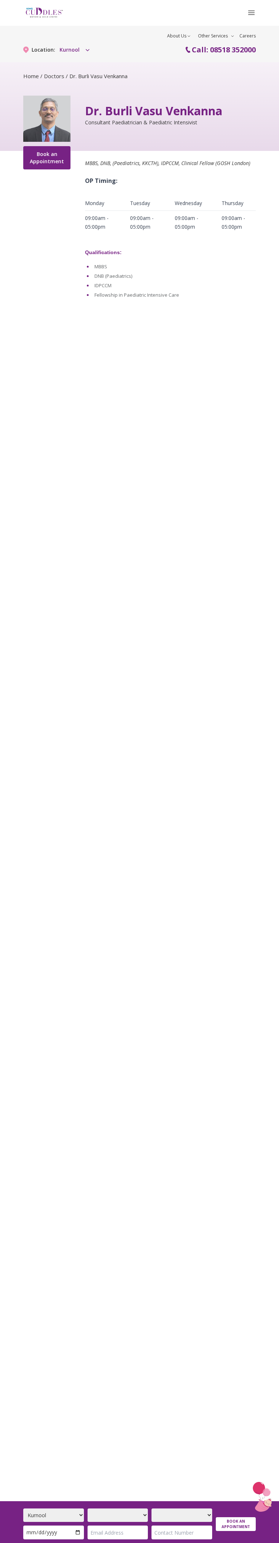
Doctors (54, 76)
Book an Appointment (47, 158)
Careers (247, 36)
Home (31, 76)
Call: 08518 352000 (224, 50)
